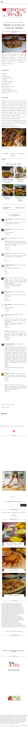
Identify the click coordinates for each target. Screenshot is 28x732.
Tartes (19, 626)
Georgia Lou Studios (14, 726)
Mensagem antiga (20, 207)
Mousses (4, 619)
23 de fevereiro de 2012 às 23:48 (15, 384)
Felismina (7, 253)
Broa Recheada (14, 570)
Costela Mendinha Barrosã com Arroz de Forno (7, 181)
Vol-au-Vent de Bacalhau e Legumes (20, 199)
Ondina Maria (8, 229)
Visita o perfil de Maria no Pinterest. (14, 631)
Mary (6, 238)
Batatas (10, 606)
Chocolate (14, 610)
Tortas (23, 626)
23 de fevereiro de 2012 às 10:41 (18, 253)
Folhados (20, 612)
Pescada (21, 619)
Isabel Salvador (9, 219)
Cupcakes (4, 612)
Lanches (14, 617)
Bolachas (4, 608)
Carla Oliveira (8, 304)
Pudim (12, 621)
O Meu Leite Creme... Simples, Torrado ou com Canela (14, 544)
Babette (7, 373)
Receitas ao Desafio (10, 343)
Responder (7, 225)
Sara (6, 384)
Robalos (21, 22)
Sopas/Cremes (12, 626)
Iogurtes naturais (6, 617)
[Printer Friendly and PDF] (3, 159)
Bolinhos (10, 608)
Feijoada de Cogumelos (20, 180)
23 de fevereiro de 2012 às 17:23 (17, 331)
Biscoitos (19, 606)
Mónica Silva (8, 291)
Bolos (15, 608)
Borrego (21, 608)
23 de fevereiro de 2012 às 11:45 (15, 277)
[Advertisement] (14, 683)
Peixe (11, 22)
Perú (16, 619)
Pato (9, 619)
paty (6, 277)
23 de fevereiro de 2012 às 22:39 (17, 373)
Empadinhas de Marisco (7, 198)
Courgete (7, 22)
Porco (7, 621)
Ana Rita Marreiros (9, 265)
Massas (19, 617)
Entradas (15, 612)
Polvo (3, 621)
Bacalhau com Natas (14, 596)
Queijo (16, 621)
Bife (14, 606)
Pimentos (16, 22)
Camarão (4, 610)
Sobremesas (5, 626)
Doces (9, 612)
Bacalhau (4, 606)
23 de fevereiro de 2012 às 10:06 (15, 238)
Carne (9, 610)
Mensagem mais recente (7, 208)
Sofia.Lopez (8, 314)
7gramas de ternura (14, 725)
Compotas (21, 610)
